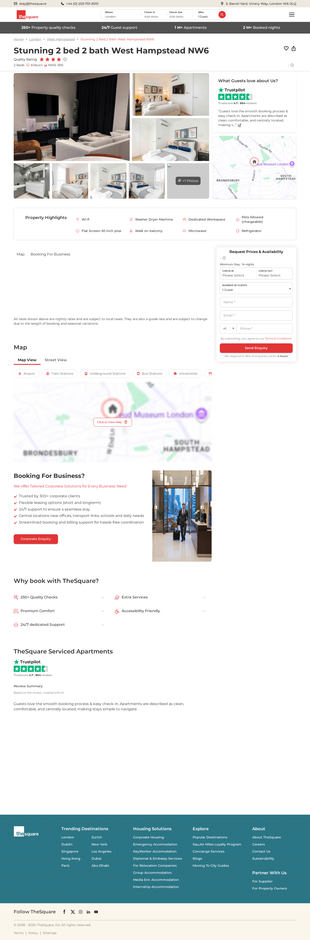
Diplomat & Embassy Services (157, 858)
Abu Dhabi (100, 866)
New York (99, 844)
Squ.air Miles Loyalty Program (217, 844)
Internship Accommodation (156, 887)
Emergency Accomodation (155, 844)
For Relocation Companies (155, 866)
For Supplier (262, 881)
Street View (56, 360)
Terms (19, 933)
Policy (33, 933)
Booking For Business (50, 254)
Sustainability (263, 858)
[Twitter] (73, 911)
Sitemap (49, 933)
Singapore (70, 851)
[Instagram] (80, 911)
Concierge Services (208, 851)
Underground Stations (108, 373)
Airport (29, 373)
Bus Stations (152, 373)
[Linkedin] (88, 911)
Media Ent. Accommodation (156, 880)
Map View (27, 360)
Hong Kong (70, 858)
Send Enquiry (256, 348)
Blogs (197, 858)
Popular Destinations (210, 837)
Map (21, 254)
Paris (65, 866)
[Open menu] (291, 14)
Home (19, 39)
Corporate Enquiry (36, 539)
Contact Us (261, 851)
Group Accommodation (152, 873)
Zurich (97, 837)
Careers (258, 844)
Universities (188, 373)
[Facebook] (64, 911)
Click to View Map (109, 422)
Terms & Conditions (278, 338)
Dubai (96, 858)
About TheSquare (266, 837)
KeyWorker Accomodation (155, 851)
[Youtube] (96, 911)
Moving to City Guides (211, 866)
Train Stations (62, 373)
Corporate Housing (148, 837)
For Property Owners (269, 888)
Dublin (67, 844)
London (35, 39)
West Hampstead (61, 39)
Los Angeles (101, 851)
